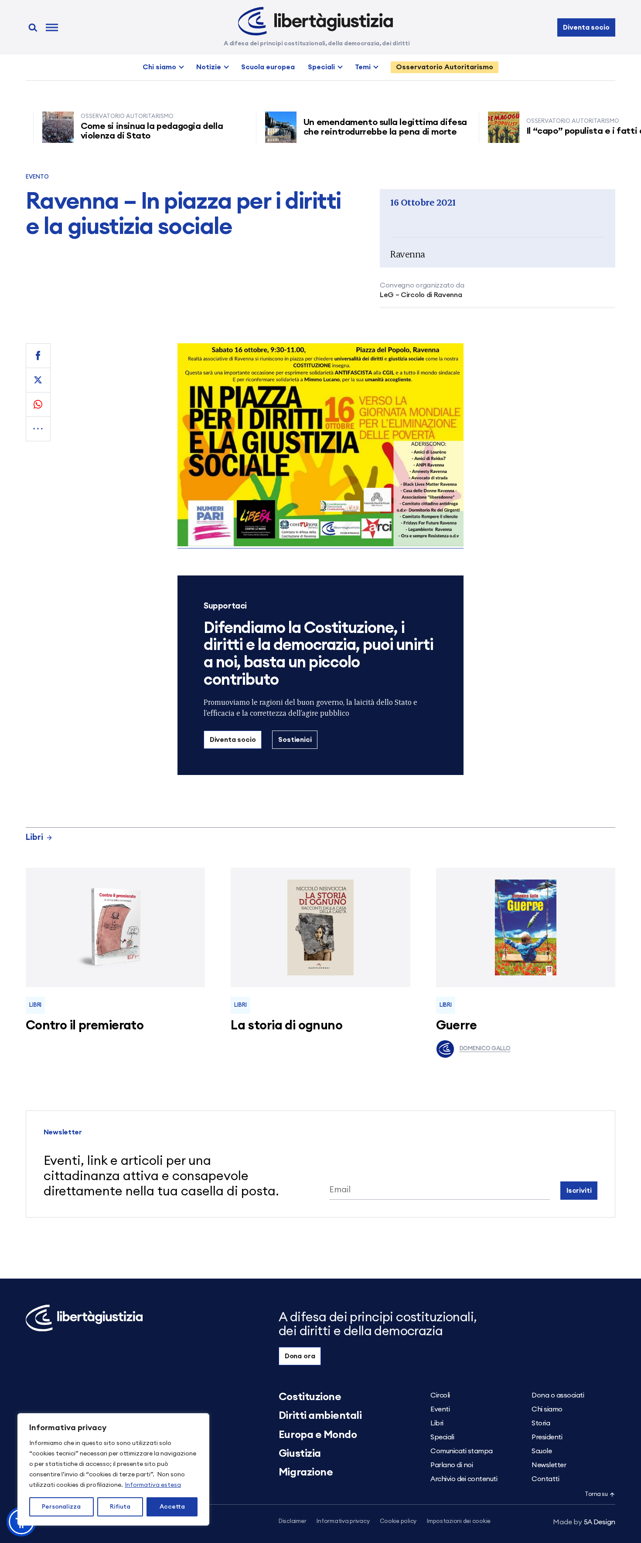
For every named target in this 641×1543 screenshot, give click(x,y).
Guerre (456, 1025)
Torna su (596, 1494)
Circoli (440, 1395)
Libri (34, 837)
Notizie (208, 67)
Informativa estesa (153, 1485)
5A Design (584, 1522)
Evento (37, 177)
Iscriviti (579, 1190)
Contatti (545, 1478)
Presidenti (547, 1437)
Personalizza (61, 1507)
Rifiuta (120, 1507)
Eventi (440, 1409)
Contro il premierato (84, 1025)
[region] (113, 1469)
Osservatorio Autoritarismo (444, 67)
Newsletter (549, 1465)
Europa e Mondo (318, 1435)
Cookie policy (398, 1521)
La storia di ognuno (286, 1025)
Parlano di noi (451, 1465)
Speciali (321, 67)
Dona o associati (558, 1395)
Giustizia (300, 1453)
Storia (541, 1423)
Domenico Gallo (485, 1049)
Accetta (172, 1507)
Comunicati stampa (461, 1451)
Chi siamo (159, 67)
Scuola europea (268, 67)
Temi (363, 67)
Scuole (542, 1451)
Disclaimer (292, 1521)
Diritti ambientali (320, 1416)
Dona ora (300, 1356)
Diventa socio (586, 27)
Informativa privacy (343, 1521)
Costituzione (310, 1397)
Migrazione (306, 1472)
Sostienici (294, 739)
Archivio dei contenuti (463, 1478)
